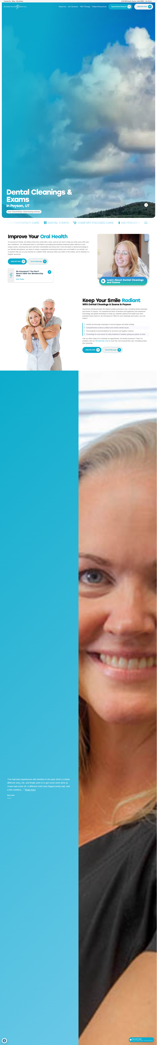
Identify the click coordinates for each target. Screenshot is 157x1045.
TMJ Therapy (85, 7)
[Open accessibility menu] (4, 1040)
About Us (62, 7)
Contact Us (7, 1)
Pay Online (19, 1)
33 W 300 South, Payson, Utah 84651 (132, 1)
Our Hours (148, 1)
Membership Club (101, 341)
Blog (13, 1)
